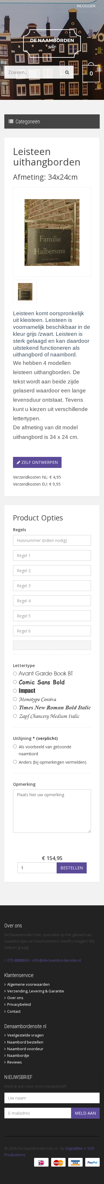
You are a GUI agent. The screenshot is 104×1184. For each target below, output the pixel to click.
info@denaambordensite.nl (56, 960)
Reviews (14, 1062)
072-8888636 (18, 960)
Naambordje (18, 1055)
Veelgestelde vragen (25, 1035)
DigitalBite (74, 1148)
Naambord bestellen (25, 1042)
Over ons (15, 997)
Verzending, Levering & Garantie (35, 991)
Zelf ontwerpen (39, 462)
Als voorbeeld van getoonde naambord (45, 750)
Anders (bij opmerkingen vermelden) (52, 762)
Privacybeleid (19, 1004)
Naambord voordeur (25, 1048)
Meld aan (85, 1113)
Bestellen (71, 868)
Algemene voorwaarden (28, 984)
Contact (14, 1011)
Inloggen (86, 5)
